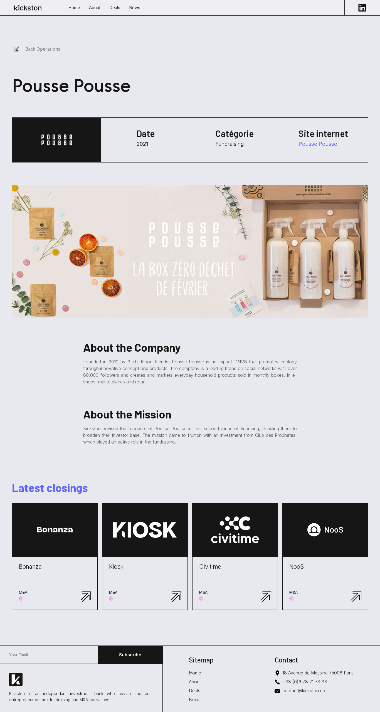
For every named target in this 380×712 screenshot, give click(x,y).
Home (195, 673)
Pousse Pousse (317, 144)
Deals (194, 690)
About (195, 681)
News (195, 699)
